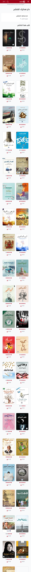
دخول (4, 1)
